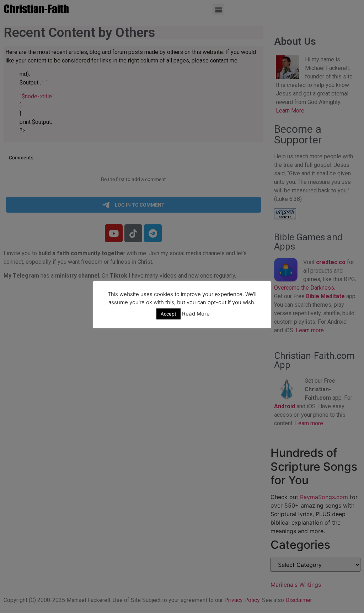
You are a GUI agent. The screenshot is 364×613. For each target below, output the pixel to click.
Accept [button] (168, 314)
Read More (196, 313)
